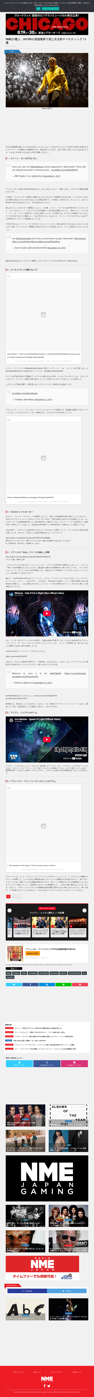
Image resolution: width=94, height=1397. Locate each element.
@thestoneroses (23, 238)
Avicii (8, 973)
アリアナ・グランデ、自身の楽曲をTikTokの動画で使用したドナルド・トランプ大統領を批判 (44, 1036)
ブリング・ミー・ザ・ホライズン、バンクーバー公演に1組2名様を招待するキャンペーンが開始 (44, 1045)
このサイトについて (18, 1372)
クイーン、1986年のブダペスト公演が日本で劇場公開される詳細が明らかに (38, 1028)
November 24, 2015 (56, 247)
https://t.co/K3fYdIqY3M (23, 241)
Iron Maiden (32, 973)
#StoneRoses (37, 166)
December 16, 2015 (43, 682)
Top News (10, 977)
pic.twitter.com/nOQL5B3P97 (64, 169)
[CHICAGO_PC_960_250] (47, 24)
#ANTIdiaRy (55, 673)
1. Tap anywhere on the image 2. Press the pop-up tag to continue (31, 865)
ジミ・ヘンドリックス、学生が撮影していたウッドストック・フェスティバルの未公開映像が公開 (45, 1049)
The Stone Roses (74, 973)
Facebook (27, 1291)
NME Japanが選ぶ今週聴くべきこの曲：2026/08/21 (30, 1041)
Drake (24, 973)
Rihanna (63, 973)
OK (38, 9)
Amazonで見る (32, 953)
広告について (37, 1372)
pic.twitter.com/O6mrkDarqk (24, 393)
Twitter (67, 1291)
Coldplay (16, 973)
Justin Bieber (44, 973)
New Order (54, 973)
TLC (84, 973)
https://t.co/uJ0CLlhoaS (75, 673)
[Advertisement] (47, 128)
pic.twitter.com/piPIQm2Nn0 (47, 241)
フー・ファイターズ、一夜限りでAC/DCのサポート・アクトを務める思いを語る (40, 1032)
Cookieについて (77, 1372)
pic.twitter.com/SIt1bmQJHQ (25, 676)
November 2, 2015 (51, 176)
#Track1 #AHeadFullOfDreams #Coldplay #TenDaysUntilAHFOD (30, 497)
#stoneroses (80, 238)
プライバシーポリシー (56, 1372)
